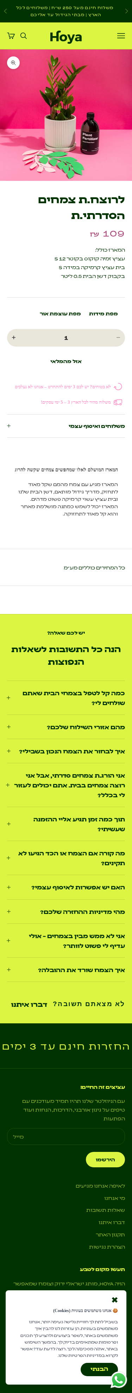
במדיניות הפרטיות (86, 1355)
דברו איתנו (29, 1004)
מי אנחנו (114, 1197)
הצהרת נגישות (107, 1246)
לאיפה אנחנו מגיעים (100, 1185)
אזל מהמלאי (66, 361)
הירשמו (105, 1159)
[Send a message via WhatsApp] (118, 1379)
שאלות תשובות (105, 1209)
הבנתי (99, 1368)
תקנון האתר (110, 1234)
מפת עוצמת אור (60, 313)
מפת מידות (103, 313)
